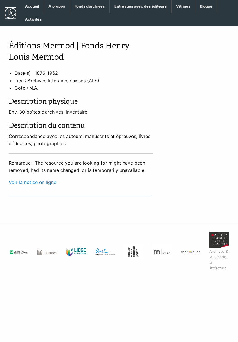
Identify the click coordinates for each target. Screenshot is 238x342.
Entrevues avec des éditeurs (140, 6)
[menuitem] (32, 6)
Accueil (32, 6)
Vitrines (183, 6)
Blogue (206, 6)
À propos (56, 6)
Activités (33, 19)
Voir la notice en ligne (32, 182)
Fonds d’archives (90, 6)
